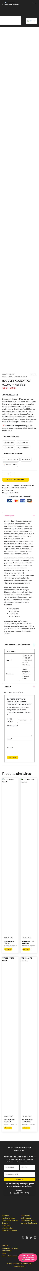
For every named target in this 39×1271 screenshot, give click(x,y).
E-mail (10, 748)
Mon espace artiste (28, 1221)
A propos (5, 1216)
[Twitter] (31, 1238)
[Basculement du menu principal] (34, 3)
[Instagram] (23, 1238)
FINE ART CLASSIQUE (27, 485)
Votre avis (12, 725)
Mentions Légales (8, 1218)
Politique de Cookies (9, 1231)
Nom (9, 739)
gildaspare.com (19, 1266)
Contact (5, 1246)
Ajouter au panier (15, 479)
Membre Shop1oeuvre (29, 1223)
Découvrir (8, 949)
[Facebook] (27, 1238)
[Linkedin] (35, 1238)
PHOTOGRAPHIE (7, 490)
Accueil (4, 374)
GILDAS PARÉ (13, 493)
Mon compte (6, 1251)
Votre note (10, 720)
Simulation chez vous (10, 1248)
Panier (4, 1253)
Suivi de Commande (9, 1256)
